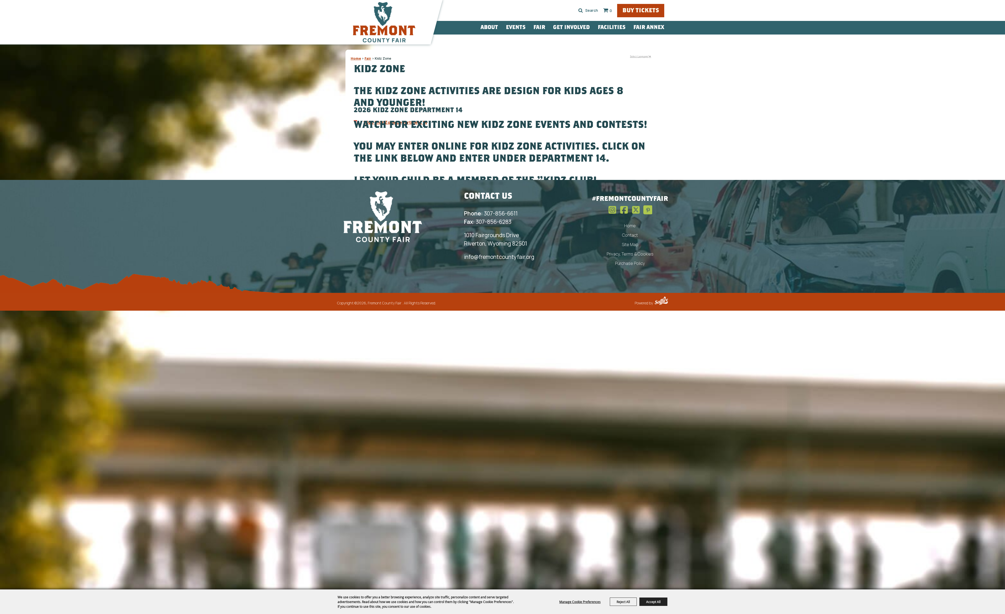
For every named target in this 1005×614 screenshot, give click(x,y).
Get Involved (571, 27)
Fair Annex (648, 27)
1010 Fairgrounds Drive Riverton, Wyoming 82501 (495, 239)
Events (516, 27)
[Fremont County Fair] (384, 22)
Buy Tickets (640, 11)
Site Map (630, 244)
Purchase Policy (630, 263)
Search (580, 10)
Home (356, 58)
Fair (539, 27)
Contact (630, 235)
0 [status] (611, 10)
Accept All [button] (653, 602)
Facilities (612, 27)
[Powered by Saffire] (661, 301)
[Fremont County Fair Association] (383, 216)
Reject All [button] (623, 602)
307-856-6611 (491, 213)
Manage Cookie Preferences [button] (580, 602)
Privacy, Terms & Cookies (630, 254)
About (489, 27)
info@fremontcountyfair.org (499, 256)
